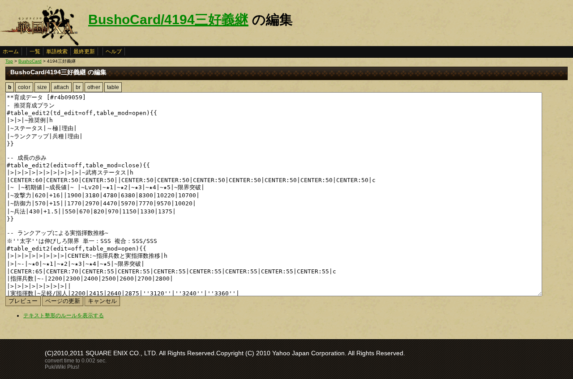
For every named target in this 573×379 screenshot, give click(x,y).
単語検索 (57, 51)
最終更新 (84, 51)
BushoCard (30, 61)
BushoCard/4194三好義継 (168, 19)
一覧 (35, 51)
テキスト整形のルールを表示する (63, 315)
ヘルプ (114, 51)
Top (9, 61)
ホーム (11, 51)
